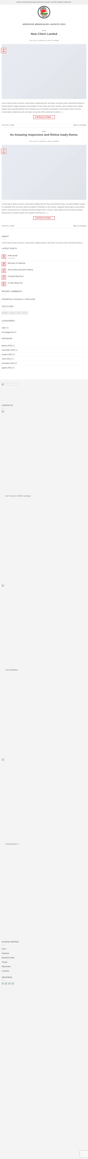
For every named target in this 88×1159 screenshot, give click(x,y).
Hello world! (12, 256)
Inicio (4, 949)
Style (44, 30)
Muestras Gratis (8, 958)
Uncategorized (8, 332)
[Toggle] (85, 962)
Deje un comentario (79, 125)
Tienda (4, 962)
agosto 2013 (7, 368)
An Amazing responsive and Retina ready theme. (44, 134)
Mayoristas (6, 966)
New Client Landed (44, 33)
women (25, 313)
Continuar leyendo (44, 117)
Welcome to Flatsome (16, 263)
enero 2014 (6, 359)
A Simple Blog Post (15, 276)
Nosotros (5, 953)
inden (57, 40)
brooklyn (5, 313)
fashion (12, 313)
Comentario (11, 258)
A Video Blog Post (15, 283)
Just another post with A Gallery (20, 270)
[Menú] (3, 12)
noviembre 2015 (8, 350)
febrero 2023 (7, 346)
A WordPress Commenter (12, 299)
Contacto (5, 971)
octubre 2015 (7, 354)
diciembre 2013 (8, 363)
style (18, 313)
